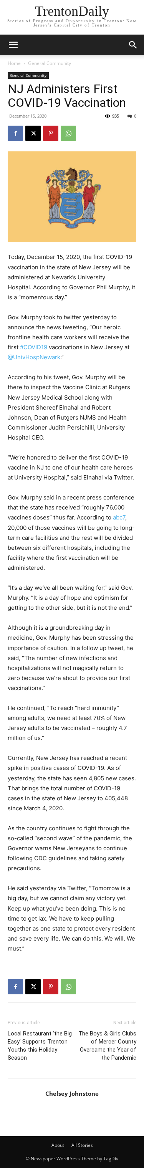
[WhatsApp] (68, 133)
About (57, 1145)
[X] (33, 133)
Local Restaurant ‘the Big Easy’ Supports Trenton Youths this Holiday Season (40, 1045)
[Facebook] (15, 133)
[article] (72, 918)
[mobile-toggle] (13, 45)
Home (14, 63)
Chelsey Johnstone (72, 1093)
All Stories (82, 1145)
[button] (133, 45)
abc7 (119, 517)
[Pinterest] (50, 133)
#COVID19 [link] (33, 347)
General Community (49, 63)
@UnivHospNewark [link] (34, 357)
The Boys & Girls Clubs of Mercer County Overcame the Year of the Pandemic (107, 1045)
